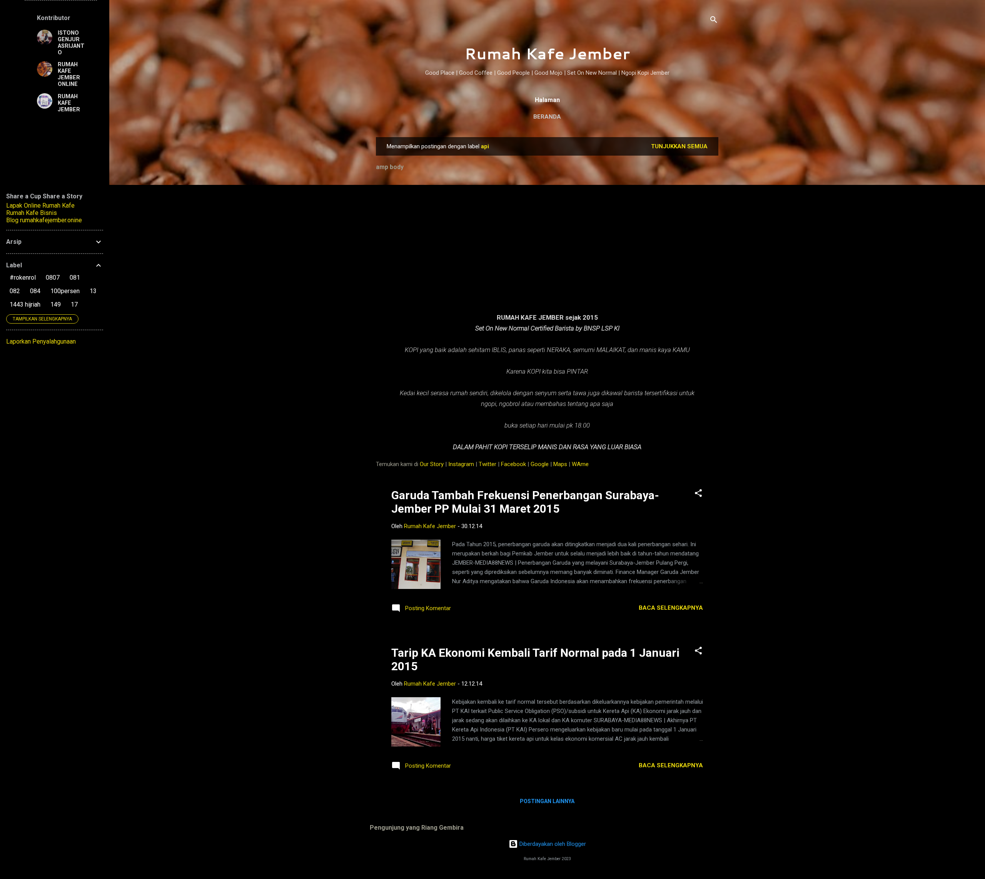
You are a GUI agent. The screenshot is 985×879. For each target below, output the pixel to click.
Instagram (461, 464)
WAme (580, 464)
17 (74, 304)
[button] (698, 494)
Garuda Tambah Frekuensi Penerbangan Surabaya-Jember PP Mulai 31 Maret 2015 (525, 501)
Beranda (547, 116)
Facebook (513, 464)
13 (93, 291)
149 (55, 304)
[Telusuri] (713, 21)
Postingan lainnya (547, 801)
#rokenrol (23, 277)
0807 (53, 277)
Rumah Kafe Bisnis (31, 212)
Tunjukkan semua (679, 146)
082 (15, 291)
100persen (65, 291)
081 (75, 277)
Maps (560, 464)
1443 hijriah (25, 304)
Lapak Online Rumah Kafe (40, 205)
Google (540, 464)
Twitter (487, 464)
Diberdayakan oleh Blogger (552, 843)
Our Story (432, 464)
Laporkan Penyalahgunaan (41, 341)
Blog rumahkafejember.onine (44, 220)
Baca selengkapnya (671, 607)
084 (35, 291)
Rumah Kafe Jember (547, 53)
